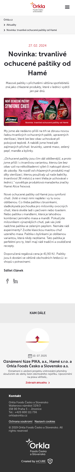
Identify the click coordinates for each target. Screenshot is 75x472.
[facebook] (7, 281)
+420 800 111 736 (26, 412)
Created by (33, 461)
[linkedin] (15, 281)
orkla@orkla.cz (18, 415)
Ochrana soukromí (20, 421)
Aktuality (11, 24)
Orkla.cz (8, 19)
